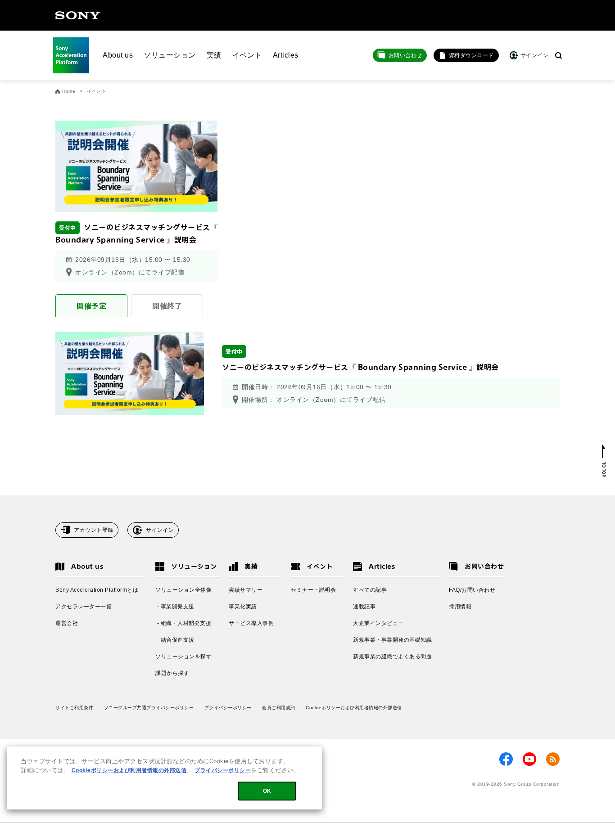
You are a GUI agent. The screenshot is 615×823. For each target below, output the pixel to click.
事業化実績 (243, 606)
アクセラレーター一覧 (83, 606)
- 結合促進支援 (174, 640)
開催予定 (91, 305)
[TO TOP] (604, 460)
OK (267, 791)
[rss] (553, 759)
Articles (285, 55)
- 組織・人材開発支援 (183, 623)
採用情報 (460, 606)
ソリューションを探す (183, 656)
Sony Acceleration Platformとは (96, 590)
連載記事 (364, 606)
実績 (214, 55)
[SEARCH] (558, 55)
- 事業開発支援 (174, 606)
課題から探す (172, 673)
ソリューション (170, 55)
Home (68, 91)
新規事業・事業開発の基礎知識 (392, 640)
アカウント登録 (93, 530)
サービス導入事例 (251, 623)
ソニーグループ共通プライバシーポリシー (149, 707)
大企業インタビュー (378, 623)
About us (118, 55)
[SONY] (77, 15)
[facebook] (506, 759)
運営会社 (66, 623)
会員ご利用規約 (278, 707)
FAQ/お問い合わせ (472, 590)
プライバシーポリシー (228, 707)
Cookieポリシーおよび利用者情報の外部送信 (354, 707)
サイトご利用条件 (74, 707)
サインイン (160, 530)
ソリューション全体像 (183, 590)
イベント (247, 55)
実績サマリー (245, 590)
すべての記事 (370, 590)
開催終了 (167, 305)
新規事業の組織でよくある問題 (392, 656)
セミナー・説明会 (313, 590)
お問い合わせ (405, 55)
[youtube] (529, 759)
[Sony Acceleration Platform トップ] (71, 55)
